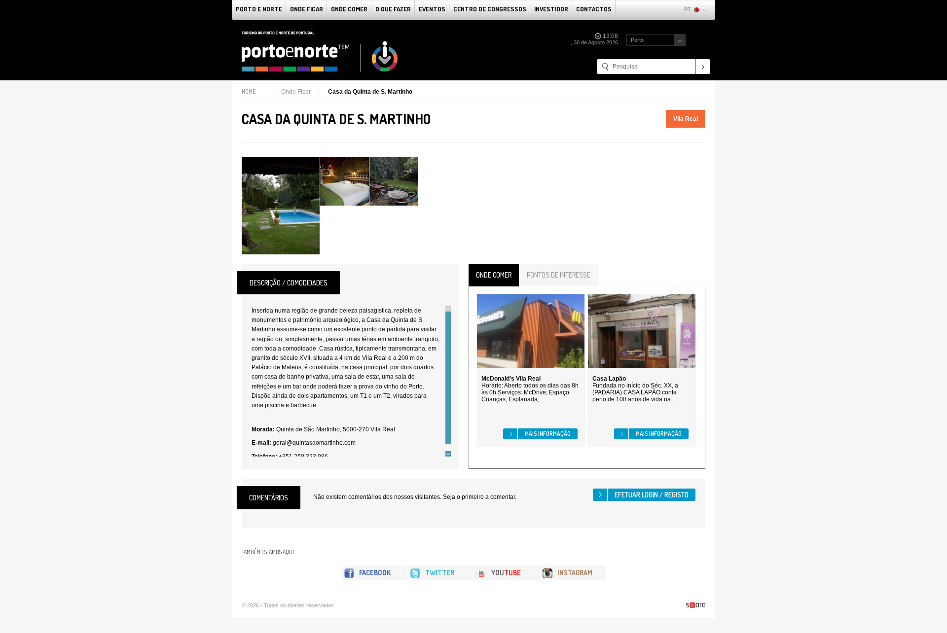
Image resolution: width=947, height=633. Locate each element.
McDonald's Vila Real (511, 378)
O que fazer (393, 9)
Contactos (594, 9)
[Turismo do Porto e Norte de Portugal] (320, 52)
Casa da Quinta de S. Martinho (370, 91)
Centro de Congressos (489, 9)
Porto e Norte (259, 9)
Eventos (432, 9)
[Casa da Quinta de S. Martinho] (281, 205)
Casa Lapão (609, 378)
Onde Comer (349, 9)
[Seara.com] (695, 605)
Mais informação (548, 433)
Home (248, 91)
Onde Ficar (306, 9)
